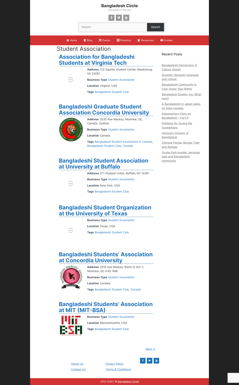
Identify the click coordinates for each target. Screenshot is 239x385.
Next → (150, 349)
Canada (128, 145)
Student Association (84, 48)
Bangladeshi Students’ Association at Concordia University (106, 257)
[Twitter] (119, 18)
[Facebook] (111, 18)
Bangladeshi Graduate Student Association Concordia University (104, 109)
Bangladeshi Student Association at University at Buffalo (103, 163)
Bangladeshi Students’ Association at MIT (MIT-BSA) (106, 307)
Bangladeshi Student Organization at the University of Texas (105, 210)
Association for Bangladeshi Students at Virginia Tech (96, 59)
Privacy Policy (114, 363)
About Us (77, 363)
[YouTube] (126, 18)
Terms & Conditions (118, 369)
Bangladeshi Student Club (112, 92)
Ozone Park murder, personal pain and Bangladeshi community (181, 156)
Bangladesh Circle (119, 5)
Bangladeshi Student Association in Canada (123, 141)
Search (155, 27)
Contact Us (78, 369)
